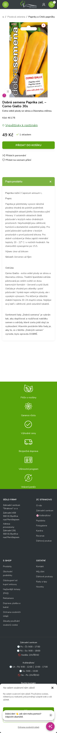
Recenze (40, 535)
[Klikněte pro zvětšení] (8, 91)
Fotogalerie (41, 525)
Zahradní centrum (44, 510)
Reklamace (8, 598)
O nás (39, 505)
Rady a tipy (41, 581)
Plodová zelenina (16, 16)
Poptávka (40, 520)
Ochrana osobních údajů (28, 727)
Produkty (7, 566)
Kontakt (40, 566)
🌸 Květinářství (43, 515)
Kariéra (39, 530)
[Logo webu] (28, 4)
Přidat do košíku (28, 145)
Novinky (40, 586)
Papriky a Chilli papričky (41, 16)
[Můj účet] (44, 5)
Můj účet (40, 571)
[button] (52, 687)
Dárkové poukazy (44, 576)
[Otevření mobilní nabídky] (5, 5)
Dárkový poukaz (44, 540)
